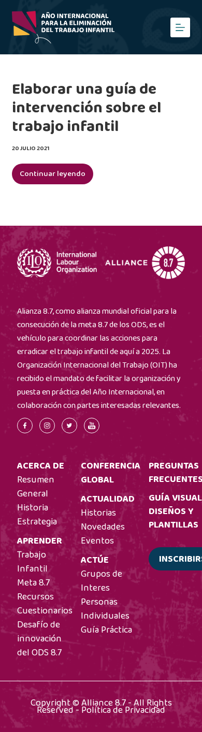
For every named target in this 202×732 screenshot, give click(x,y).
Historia (32, 508)
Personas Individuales (105, 609)
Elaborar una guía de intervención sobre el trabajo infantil (86, 108)
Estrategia (37, 522)
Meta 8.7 (33, 583)
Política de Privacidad (123, 710)
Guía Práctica (106, 630)
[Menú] (180, 27)
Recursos (35, 597)
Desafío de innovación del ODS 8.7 (39, 639)
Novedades (103, 527)
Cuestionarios (45, 611)
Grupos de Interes (101, 581)
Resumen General (35, 487)
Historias (98, 513)
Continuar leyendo (56, 176)
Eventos (97, 541)
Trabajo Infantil (32, 562)
